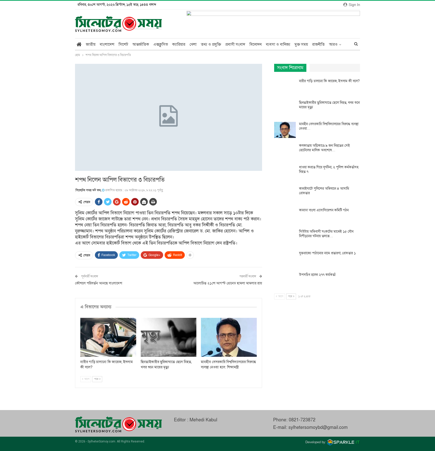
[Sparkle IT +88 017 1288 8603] (343, 442)
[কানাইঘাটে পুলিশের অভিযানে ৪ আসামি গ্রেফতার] (285, 194)
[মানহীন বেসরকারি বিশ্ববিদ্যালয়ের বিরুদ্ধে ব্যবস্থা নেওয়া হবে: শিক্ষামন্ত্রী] (229, 337)
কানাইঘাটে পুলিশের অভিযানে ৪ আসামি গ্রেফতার (324, 190)
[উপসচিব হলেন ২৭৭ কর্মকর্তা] (285, 281)
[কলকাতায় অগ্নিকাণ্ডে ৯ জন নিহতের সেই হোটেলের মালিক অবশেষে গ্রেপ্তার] (285, 151)
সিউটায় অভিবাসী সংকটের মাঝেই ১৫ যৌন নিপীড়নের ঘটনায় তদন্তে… (326, 233)
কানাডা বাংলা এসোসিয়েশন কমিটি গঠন (324, 210)
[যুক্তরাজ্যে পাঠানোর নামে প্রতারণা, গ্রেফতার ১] (285, 259)
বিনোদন (255, 44)
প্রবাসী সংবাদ (235, 44)
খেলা (193, 44)
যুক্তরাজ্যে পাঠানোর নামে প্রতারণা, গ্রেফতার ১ (327, 253)
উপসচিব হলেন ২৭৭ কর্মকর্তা (317, 274)
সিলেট (123, 44)
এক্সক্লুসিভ (160, 44)
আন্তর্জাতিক (140, 44)
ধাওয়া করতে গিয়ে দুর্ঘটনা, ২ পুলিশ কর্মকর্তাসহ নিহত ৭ (328, 169)
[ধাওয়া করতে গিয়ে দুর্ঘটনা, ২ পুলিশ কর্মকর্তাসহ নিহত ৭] (285, 173)
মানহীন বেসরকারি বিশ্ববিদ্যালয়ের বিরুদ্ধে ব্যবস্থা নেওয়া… (328, 126)
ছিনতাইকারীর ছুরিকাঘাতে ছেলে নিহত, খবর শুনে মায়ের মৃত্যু (329, 105)
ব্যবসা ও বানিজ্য (278, 44)
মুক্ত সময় (301, 44)
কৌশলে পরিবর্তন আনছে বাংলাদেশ (98, 283)
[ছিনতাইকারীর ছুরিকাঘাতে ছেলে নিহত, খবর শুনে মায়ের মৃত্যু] (169, 337)
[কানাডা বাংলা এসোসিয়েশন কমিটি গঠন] (285, 216)
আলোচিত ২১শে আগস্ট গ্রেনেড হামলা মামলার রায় (227, 283)
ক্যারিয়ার (178, 44)
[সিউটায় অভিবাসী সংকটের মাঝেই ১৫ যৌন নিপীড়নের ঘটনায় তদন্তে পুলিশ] (285, 237)
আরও (333, 44)
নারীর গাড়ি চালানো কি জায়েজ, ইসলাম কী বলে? (329, 81)
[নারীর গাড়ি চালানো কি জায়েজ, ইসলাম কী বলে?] (108, 337)
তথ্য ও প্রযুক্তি (211, 44)
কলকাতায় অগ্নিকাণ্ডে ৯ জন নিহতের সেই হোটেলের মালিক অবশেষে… (324, 148)
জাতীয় (90, 44)
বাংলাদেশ (107, 44)
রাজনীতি (318, 44)
